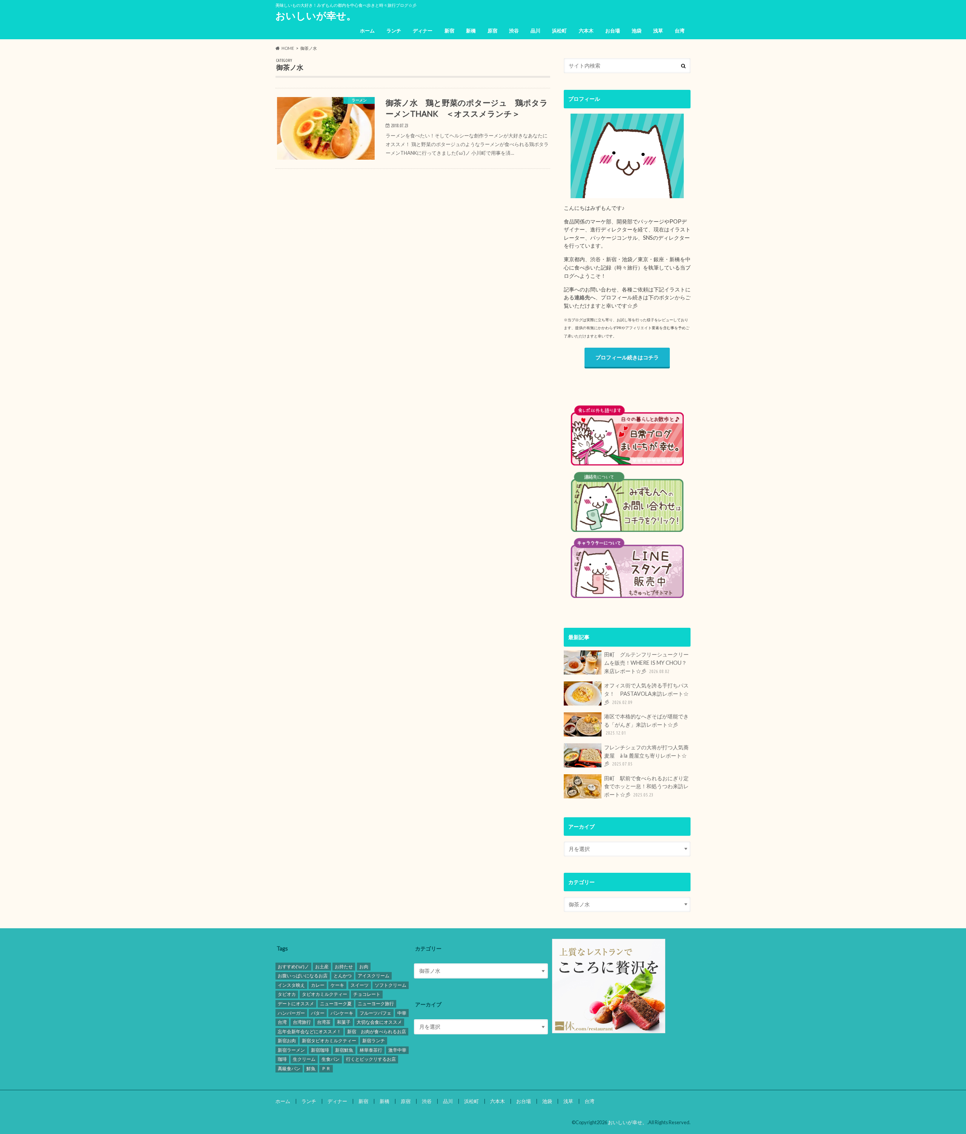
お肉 (363, 966)
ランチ (393, 31)
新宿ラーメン (291, 1050)
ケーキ (337, 985)
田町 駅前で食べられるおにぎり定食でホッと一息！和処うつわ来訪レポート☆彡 (646, 786)
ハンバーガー (291, 1013)
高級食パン (289, 1068)
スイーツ (360, 985)
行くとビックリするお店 (371, 1059)
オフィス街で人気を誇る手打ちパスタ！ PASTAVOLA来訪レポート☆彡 (646, 693)
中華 (401, 1013)
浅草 (658, 31)
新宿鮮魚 (344, 1050)
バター (318, 1013)
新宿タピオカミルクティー (329, 1040)
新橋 (471, 31)
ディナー (422, 31)
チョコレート (366, 994)
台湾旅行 (302, 1022)
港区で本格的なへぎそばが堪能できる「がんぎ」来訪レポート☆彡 (646, 724)
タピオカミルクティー (324, 994)
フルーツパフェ (375, 1013)
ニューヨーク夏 (336, 1003)
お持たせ (344, 966)
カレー (318, 985)
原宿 (492, 31)
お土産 (322, 966)
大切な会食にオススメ (379, 1022)
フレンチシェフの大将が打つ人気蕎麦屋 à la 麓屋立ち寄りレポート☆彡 (646, 755)
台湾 (680, 31)
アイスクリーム (373, 975)
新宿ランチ (373, 1040)
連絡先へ (584, 297)
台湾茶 (324, 1022)
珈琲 (282, 1059)
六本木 (586, 31)
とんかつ (343, 975)
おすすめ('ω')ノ (293, 966)
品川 (535, 31)
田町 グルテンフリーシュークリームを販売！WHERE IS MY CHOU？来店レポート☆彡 (646, 662)
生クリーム (304, 1059)
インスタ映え (291, 985)
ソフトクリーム (390, 985)
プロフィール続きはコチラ (627, 357)
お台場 (612, 31)
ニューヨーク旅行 (376, 1003)
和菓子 (344, 1022)
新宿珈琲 (320, 1050)
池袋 (636, 31)
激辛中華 (397, 1050)
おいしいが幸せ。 (315, 15)
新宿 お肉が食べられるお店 (376, 1031)
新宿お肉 (287, 1040)
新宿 (449, 31)
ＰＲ (326, 1068)
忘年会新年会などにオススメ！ (309, 1031)
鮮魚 (310, 1068)
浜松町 (559, 31)
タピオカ (287, 994)
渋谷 (514, 31)
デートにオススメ (296, 1003)
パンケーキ (342, 1013)
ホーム (367, 31)
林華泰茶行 (371, 1050)
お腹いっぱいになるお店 (303, 975)
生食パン (330, 1059)
